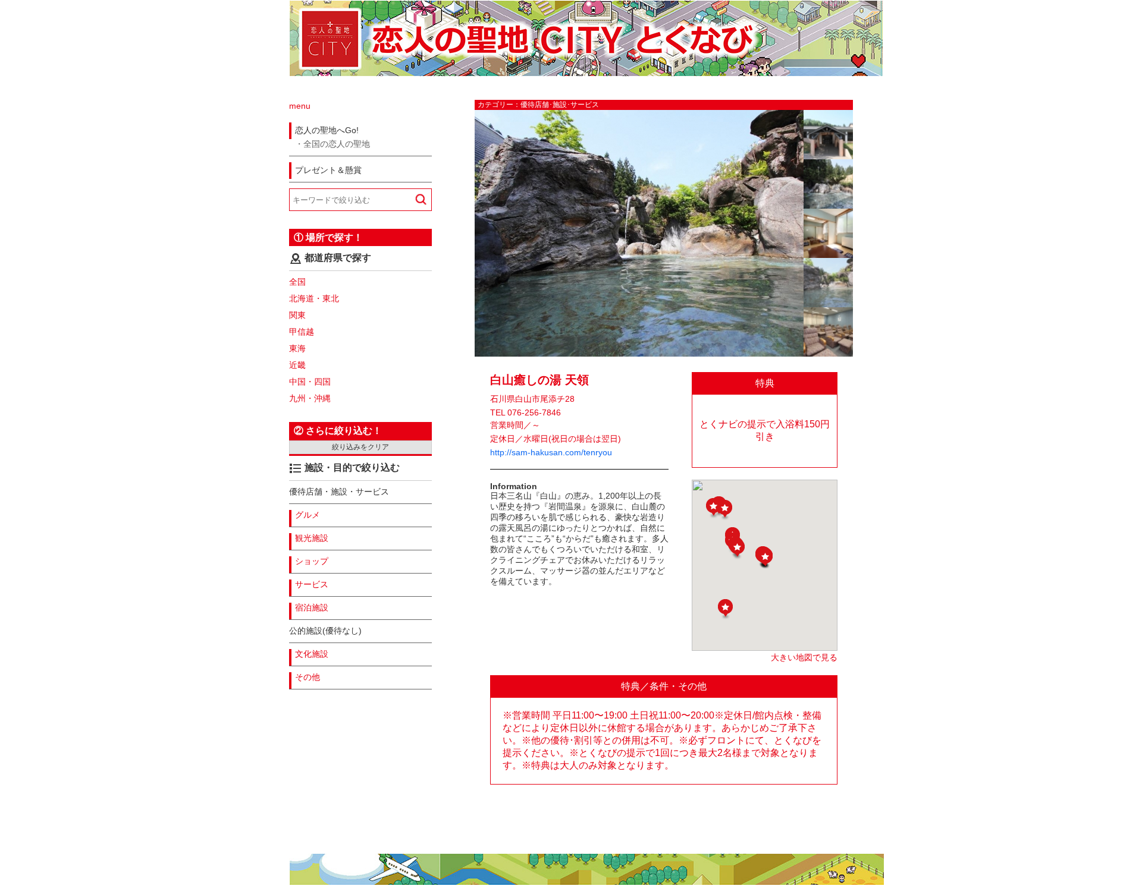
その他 (307, 677)
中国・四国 (310, 381)
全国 (297, 281)
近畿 (297, 365)
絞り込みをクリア (360, 447)
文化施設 (311, 654)
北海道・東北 (314, 298)
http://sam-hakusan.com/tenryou (551, 452)
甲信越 (301, 331)
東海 (297, 348)
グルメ (307, 514)
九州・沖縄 (310, 398)
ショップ (311, 561)
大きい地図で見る (804, 657)
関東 (297, 315)
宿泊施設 (311, 607)
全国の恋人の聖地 (336, 144)
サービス (311, 584)
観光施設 (311, 538)
